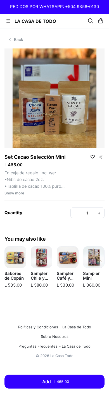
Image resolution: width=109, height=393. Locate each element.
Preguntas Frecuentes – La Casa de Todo (54, 346)
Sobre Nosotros (54, 337)
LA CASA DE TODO (35, 21)
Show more (14, 193)
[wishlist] (92, 156)
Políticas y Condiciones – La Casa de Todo (54, 327)
